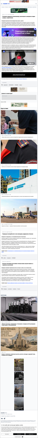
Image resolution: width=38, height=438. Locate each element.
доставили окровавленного (7, 67)
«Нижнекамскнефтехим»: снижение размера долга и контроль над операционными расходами (17, 196)
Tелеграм (20, 78)
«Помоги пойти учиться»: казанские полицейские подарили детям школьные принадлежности (17, 137)
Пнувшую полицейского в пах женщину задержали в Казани (17, 234)
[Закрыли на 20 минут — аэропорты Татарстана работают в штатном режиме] (19, 211)
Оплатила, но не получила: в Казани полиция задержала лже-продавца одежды (15, 166)
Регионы (6, 7)
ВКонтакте (25, 78)
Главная (3, 7)
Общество (8, 135)
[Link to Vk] (2, 418)
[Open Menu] (1, 4)
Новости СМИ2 (3, 101)
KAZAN (6, 3)
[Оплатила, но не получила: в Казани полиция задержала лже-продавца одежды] (19, 152)
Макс (17, 78)
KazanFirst (4, 82)
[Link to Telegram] (4, 418)
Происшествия (9, 224)
